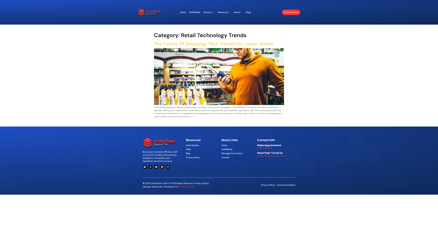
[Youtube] (156, 167)
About (237, 12)
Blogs (248, 12)
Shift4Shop (194, 12)
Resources (223, 12)
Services (207, 12)
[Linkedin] (162, 167)
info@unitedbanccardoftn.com (272, 156)
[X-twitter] (150, 167)
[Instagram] (168, 167)
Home (183, 12)
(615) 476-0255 (264, 148)
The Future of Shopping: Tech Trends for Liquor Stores (213, 44)
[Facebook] (145, 167)
